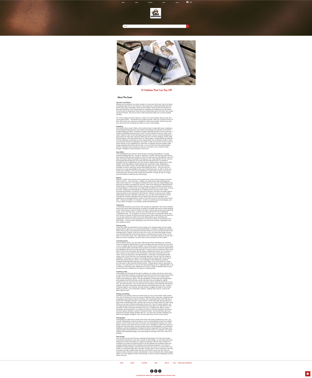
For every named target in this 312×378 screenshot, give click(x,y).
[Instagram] (159, 371)
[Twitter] (155, 371)
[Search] (187, 26)
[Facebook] (151, 371)
